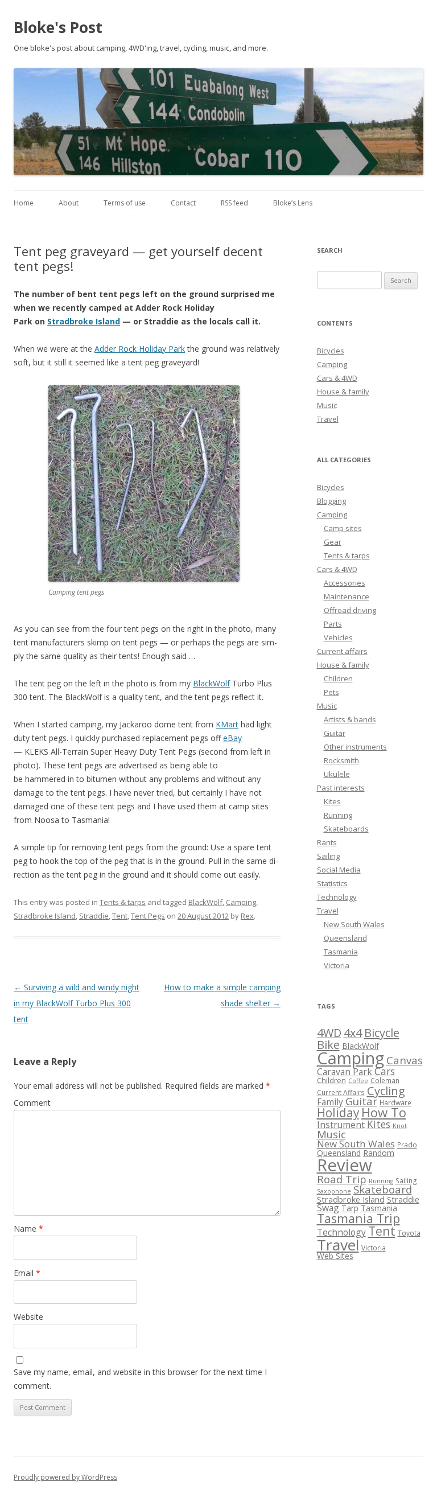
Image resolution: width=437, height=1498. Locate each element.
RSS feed (234, 203)
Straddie (94, 916)
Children (338, 678)
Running (338, 815)
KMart (227, 724)
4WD (329, 1032)
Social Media (339, 870)
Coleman (384, 1080)
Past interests (341, 788)
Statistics (332, 883)
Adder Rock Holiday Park (139, 348)
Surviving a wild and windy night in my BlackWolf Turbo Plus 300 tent (76, 1003)
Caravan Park (344, 1071)
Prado (407, 1145)
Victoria (336, 965)
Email (27, 1272)
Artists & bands (350, 719)
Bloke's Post (58, 27)
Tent (119, 916)
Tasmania (341, 951)
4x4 (353, 1032)
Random (378, 1152)
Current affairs (342, 651)
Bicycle (381, 1032)
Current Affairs (341, 1092)
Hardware (395, 1103)
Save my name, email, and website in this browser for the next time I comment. (140, 1379)
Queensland (345, 938)
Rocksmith (341, 760)
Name (28, 1228)
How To (383, 1112)
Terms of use (125, 203)
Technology (337, 897)
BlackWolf (211, 683)
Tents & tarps (123, 902)
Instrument (341, 1124)
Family (330, 1102)
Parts (333, 624)
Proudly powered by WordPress (65, 1477)
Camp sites (343, 528)
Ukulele (337, 774)
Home (24, 203)
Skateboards (346, 829)
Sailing (328, 856)
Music (327, 405)
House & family (343, 391)
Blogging (331, 501)
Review (344, 1165)
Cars (384, 1071)
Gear (332, 542)
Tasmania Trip (358, 1218)
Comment (32, 1102)
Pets (331, 692)
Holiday (338, 1113)
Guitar (334, 733)
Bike (328, 1044)
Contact (183, 203)
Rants (327, 842)
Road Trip (341, 1179)
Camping (241, 902)
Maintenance (346, 596)
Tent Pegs (148, 916)
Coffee (358, 1081)
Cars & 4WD (337, 378)
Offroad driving (350, 610)
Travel (328, 419)
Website (28, 1316)
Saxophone (334, 1191)
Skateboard (382, 1189)
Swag (328, 1207)
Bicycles (330, 350)
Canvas (404, 1060)
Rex (247, 916)
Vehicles (338, 637)
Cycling (386, 1090)
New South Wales (354, 924)
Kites (332, 801)
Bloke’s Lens (292, 203)
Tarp (349, 1208)
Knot (400, 1126)
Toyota (409, 1233)
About (69, 203)
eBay (232, 737)
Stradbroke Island (83, 321)
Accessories (344, 583)
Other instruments (355, 747)
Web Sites (335, 1255)
